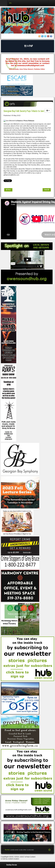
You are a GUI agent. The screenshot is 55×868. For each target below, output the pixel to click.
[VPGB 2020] (27, 833)
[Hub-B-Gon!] (27, 64)
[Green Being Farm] (20, 732)
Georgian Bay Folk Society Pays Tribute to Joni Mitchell (27, 111)
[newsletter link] (27, 659)
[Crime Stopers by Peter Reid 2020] (20, 552)
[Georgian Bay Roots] (8, 403)
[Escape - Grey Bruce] (17, 80)
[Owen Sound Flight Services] (20, 698)
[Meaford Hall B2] (17, 91)
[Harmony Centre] (20, 586)
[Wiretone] (27, 46)
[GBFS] (8, 324)
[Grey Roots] (20, 492)
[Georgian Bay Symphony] (20, 459)
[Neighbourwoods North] (20, 619)
